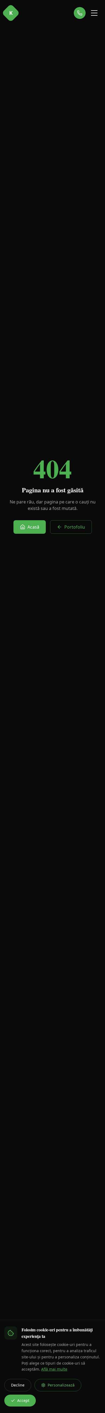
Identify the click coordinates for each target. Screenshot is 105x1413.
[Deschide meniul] (94, 12)
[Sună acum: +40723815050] (80, 13)
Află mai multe (54, 1369)
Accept (23, 1400)
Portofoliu (74, 527)
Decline (17, 1385)
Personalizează (61, 1385)
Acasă (33, 527)
